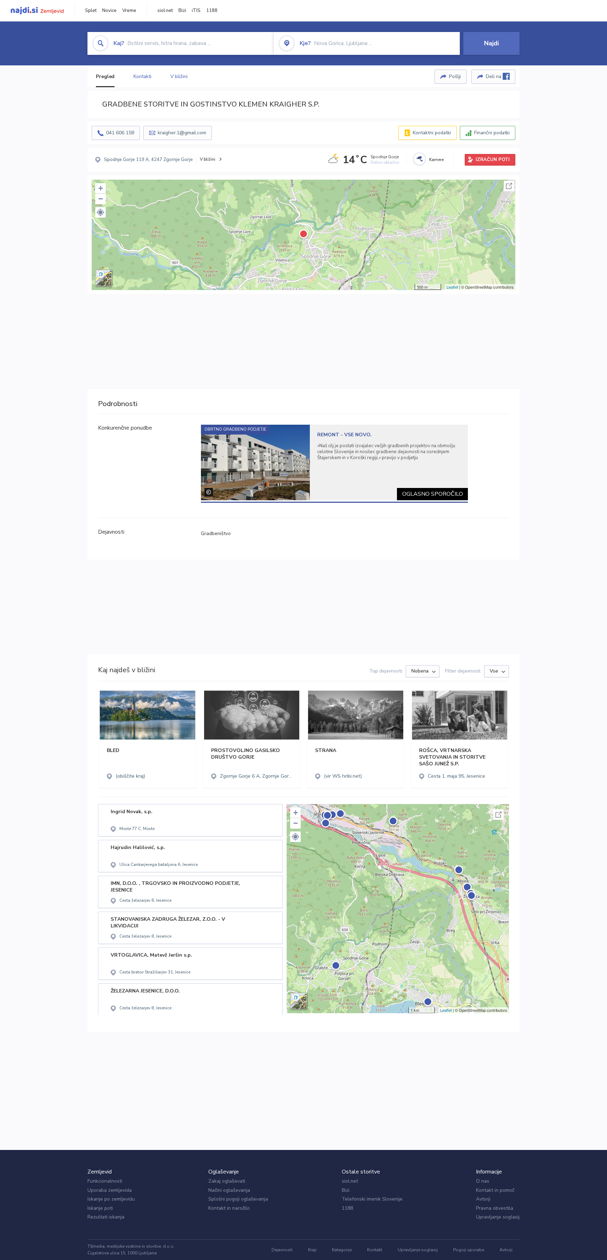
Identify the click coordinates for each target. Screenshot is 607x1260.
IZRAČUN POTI (493, 159)
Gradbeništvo (216, 533)
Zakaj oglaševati (226, 1181)
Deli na (494, 76)
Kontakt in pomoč (495, 1190)
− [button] (100, 198)
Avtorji (483, 1199)
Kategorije (342, 1250)
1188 (211, 10)
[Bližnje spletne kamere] (419, 159)
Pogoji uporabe (468, 1250)
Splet (91, 10)
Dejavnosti (282, 1250)
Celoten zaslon (509, 186)
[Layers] (103, 278)
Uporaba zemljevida (109, 1190)
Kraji (312, 1250)
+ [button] (100, 188)
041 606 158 (120, 132)
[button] (100, 212)
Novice (109, 10)
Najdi (491, 43)
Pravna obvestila (494, 1208)
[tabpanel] (334, 462)
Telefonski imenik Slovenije (372, 1199)
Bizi (182, 10)
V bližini (179, 76)
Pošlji (455, 76)
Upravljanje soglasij (498, 1217)
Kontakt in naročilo (229, 1208)
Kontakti (142, 76)
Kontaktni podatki (432, 132)
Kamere (436, 159)
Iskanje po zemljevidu (111, 1199)
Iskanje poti (100, 1208)
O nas (482, 1181)
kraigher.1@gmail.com (182, 132)
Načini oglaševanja (229, 1190)
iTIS (196, 10)
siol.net (165, 10)
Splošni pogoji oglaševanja (238, 1199)
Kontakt (374, 1250)
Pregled (105, 76)
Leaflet (452, 287)
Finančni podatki (492, 132)
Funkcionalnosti (104, 1181)
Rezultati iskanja (105, 1217)
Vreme (129, 10)
